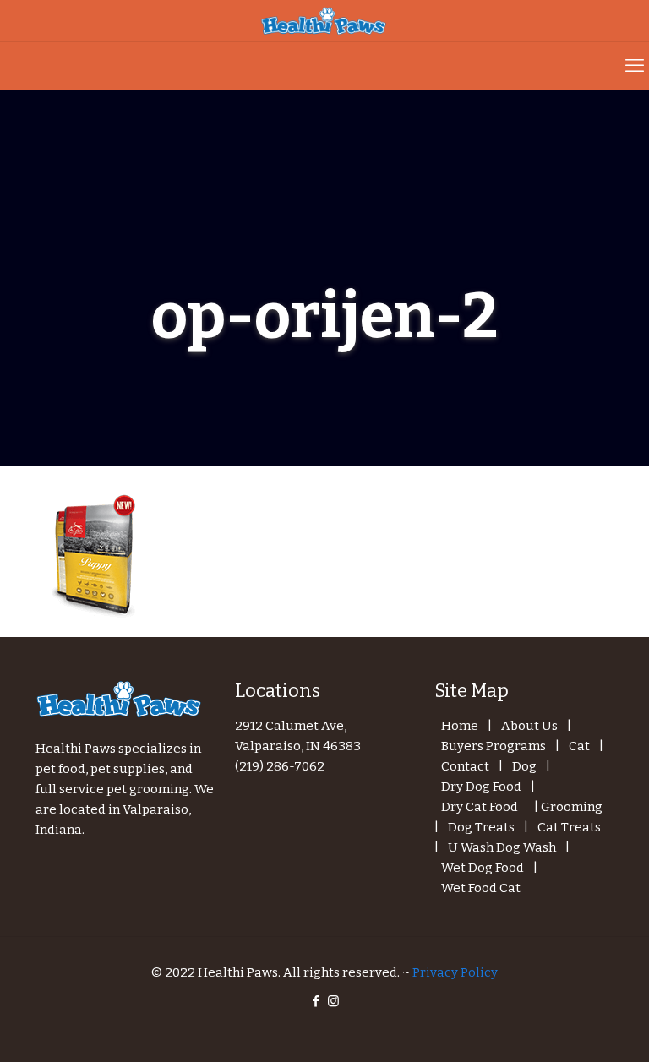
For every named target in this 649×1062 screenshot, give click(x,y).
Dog (524, 766)
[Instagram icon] (333, 1001)
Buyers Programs (493, 746)
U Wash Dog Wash (502, 847)
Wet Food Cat (481, 888)
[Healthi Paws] (324, 20)
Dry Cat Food (479, 806)
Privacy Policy (455, 972)
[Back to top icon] (568, 1027)
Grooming (572, 806)
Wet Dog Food (482, 867)
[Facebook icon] (315, 1001)
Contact (465, 766)
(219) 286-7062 (279, 766)
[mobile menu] (634, 66)
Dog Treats (481, 827)
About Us (529, 725)
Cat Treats (569, 827)
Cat (579, 746)
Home (459, 725)
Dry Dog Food (481, 786)
